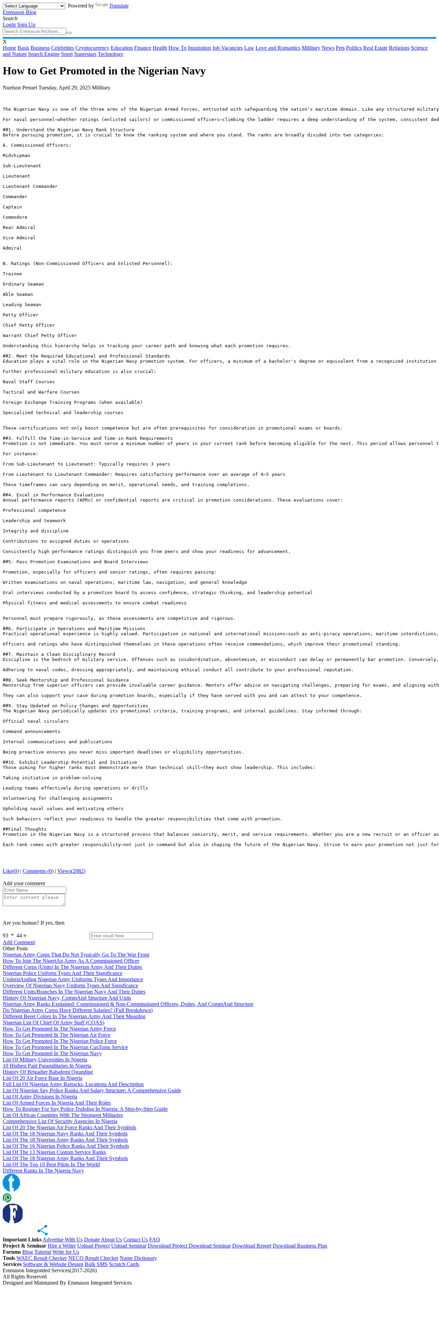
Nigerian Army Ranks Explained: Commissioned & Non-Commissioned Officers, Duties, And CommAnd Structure (128, 1004)
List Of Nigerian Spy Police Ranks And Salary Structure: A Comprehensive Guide (92, 1090)
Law (249, 48)
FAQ (154, 1239)
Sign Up (26, 24)
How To (177, 48)
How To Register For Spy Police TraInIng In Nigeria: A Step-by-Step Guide (85, 1109)
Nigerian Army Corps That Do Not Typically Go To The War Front (76, 955)
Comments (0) (38, 871)
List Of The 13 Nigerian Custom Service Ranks (54, 1152)
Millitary (311, 48)
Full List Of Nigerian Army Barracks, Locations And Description (73, 1084)
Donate (92, 1239)
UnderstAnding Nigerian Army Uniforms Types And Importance (73, 979)
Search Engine (44, 54)
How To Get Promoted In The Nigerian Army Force (59, 1029)
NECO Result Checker (93, 1258)
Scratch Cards (124, 1264)
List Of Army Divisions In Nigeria (40, 1096)
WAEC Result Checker (41, 1258)
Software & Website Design (53, 1264)
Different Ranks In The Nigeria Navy (43, 1171)
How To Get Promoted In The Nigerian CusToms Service (65, 1047)
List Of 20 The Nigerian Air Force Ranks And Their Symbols (69, 1127)
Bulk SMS (96, 1264)
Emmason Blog (19, 12)
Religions (399, 48)
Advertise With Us (63, 1239)
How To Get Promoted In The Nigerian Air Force (56, 1035)
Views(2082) (71, 871)
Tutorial (42, 1252)
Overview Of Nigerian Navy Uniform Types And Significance (70, 985)
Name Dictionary (138, 1258)
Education (122, 48)
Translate (119, 6)
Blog (27, 1252)
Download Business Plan (300, 1246)
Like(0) (11, 871)
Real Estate (375, 48)
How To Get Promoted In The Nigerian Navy (52, 1053)
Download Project (168, 1246)
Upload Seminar (128, 1246)
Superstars (85, 54)
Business (40, 48)
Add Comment (19, 942)
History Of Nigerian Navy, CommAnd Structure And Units (67, 998)
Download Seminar (210, 1246)
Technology (110, 54)
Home (9, 48)
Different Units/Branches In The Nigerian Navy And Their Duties (74, 992)
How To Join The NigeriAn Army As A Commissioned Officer (71, 961)
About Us (111, 1239)
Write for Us (65, 1252)
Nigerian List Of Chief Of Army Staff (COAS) (53, 1022)
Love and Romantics (278, 48)
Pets (340, 48)
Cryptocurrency (92, 48)
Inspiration (199, 48)
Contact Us (135, 1239)
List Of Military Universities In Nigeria (45, 1059)
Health (160, 48)
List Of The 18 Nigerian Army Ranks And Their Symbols (65, 1140)
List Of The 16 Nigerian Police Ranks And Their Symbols (66, 1146)
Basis (23, 48)
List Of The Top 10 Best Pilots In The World (51, 1164)
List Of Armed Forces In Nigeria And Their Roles (57, 1103)
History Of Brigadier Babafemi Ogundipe (48, 1072)
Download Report (251, 1246)
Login (9, 24)
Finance (142, 48)
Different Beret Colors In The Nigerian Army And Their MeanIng (74, 1016)
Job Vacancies (227, 48)
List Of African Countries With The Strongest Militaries (63, 1115)
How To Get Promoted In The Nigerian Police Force (60, 1041)
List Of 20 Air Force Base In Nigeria (42, 1078)
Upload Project (93, 1246)
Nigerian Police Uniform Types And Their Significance (62, 973)
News (328, 48)
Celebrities (62, 48)
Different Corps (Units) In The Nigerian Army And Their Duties (72, 967)
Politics (354, 48)
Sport (67, 54)
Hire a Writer (62, 1246)
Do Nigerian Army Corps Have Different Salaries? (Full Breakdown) (78, 1010)
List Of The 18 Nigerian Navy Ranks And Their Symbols (65, 1133)
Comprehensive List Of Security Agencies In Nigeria (60, 1121)
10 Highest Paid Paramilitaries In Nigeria (47, 1066)
